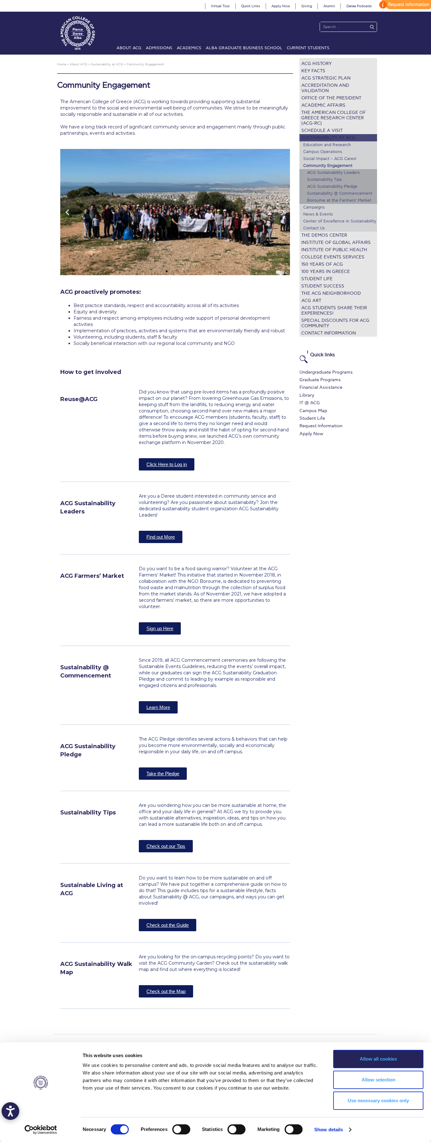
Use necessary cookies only (378, 1100)
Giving (306, 6)
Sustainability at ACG (328, 137)
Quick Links (250, 6)
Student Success (322, 286)
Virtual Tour (220, 6)
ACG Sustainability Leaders (333, 172)
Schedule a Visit (322, 130)
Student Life (317, 278)
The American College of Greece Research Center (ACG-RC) (333, 118)
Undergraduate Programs (326, 372)
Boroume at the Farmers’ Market (339, 200)
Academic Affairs (323, 105)
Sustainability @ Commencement (339, 193)
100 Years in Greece (325, 271)
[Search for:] (342, 26)
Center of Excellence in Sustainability (339, 221)
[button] (167, 271)
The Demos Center (324, 235)
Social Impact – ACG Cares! (330, 158)
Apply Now (280, 6)
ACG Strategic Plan (326, 78)
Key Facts (313, 71)
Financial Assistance (320, 387)
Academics (189, 47)
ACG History (316, 63)
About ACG (128, 47)
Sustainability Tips (324, 179)
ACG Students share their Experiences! (334, 310)
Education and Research (327, 144)
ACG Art (311, 300)
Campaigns (314, 207)
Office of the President (331, 98)
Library (306, 395)
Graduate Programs (320, 379)
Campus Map (313, 410)
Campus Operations (322, 151)
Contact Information (328, 333)
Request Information (320, 426)
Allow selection (378, 1079)
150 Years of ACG (322, 264)
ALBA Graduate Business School (244, 47)
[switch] (181, 1129)
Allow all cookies (378, 1059)
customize (404, 4)
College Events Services (332, 257)
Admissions (159, 47)
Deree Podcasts (359, 6)
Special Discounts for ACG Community (335, 323)
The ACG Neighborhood (331, 293)
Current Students (308, 47)
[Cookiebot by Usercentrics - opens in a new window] (40, 1129)
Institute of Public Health (334, 249)
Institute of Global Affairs (336, 242)
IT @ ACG (309, 402)
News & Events (318, 214)
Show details (328, 1129)
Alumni (329, 6)
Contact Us (314, 228)
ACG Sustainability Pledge (332, 186)
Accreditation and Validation (325, 88)
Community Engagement (327, 165)
